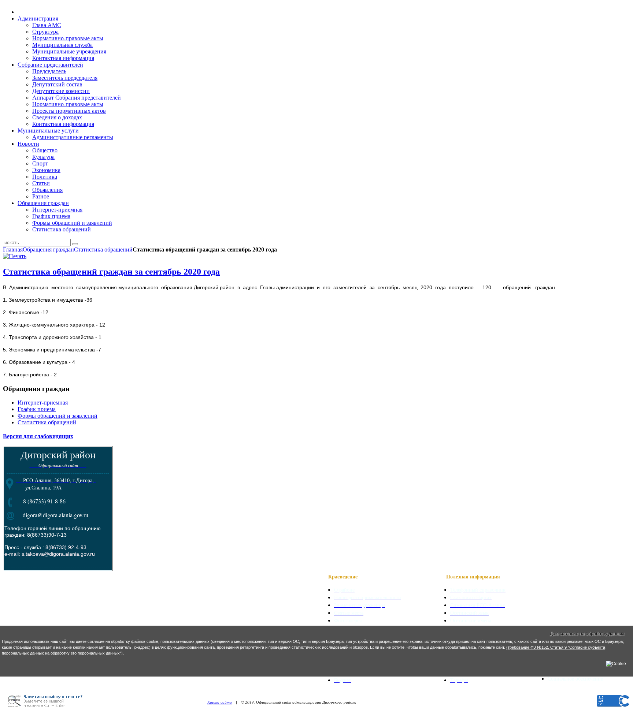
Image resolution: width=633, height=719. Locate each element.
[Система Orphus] (48, 709)
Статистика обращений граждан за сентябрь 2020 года (111, 271)
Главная (13, 249)
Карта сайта (219, 702)
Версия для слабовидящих (38, 436)
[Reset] (75, 244)
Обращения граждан (48, 249)
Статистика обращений (103, 249)
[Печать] (14, 256)
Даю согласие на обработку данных (587, 633)
